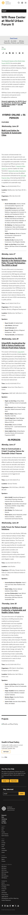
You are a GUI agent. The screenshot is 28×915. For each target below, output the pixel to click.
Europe (3, 832)
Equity (3, 859)
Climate (3, 842)
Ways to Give (14, 781)
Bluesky (13, 906)
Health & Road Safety (10, 742)
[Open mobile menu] (25, 2)
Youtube (18, 906)
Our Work (4, 823)
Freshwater (4, 850)
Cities (4, 49)
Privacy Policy (5, 894)
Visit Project (6, 751)
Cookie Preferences (6, 900)
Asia (3, 830)
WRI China (4, 870)
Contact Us (4, 881)
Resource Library (6, 885)
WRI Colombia (5, 872)
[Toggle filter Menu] (22, 2)
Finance (3, 861)
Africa (3, 828)
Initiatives (4, 819)
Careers (3, 890)
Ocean (3, 852)
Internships (4, 892)
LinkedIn (7, 906)
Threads (10, 906)
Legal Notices (5, 896)
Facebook (2, 906)
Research (4, 815)
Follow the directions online (14, 103)
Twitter (15, 906)
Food (3, 846)
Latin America (5, 833)
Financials (4, 888)
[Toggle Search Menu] (18, 2)
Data (3, 817)
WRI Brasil (4, 868)
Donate (4, 781)
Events (3, 883)
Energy (3, 844)
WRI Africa (4, 866)
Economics (4, 857)
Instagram (5, 906)
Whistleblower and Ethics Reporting (10, 898)
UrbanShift (20, 352)
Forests (3, 848)
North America (5, 835)
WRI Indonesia (5, 876)
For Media (4, 887)
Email (5, 793)
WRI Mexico (4, 878)
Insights (4, 821)
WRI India (4, 874)
